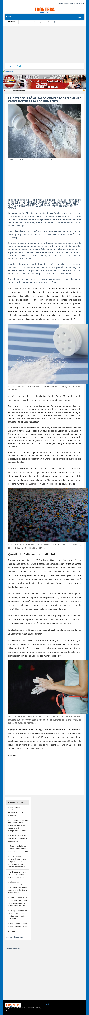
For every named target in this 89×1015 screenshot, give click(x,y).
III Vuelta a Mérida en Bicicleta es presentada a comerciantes (51, 22)
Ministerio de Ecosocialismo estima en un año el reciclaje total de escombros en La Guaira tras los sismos (17, 887)
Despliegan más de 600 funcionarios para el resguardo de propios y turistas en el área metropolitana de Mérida (18, 825)
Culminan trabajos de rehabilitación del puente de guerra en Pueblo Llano (18, 848)
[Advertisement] (44, 45)
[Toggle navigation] (80, 17)
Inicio (9, 16)
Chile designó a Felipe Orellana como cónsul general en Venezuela (17, 874)
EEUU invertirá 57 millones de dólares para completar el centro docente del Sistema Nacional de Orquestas (17, 861)
